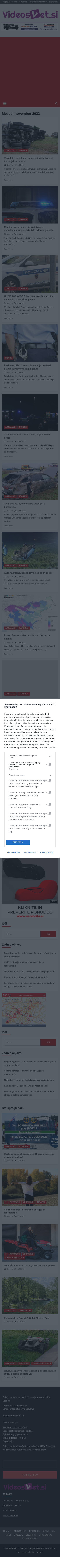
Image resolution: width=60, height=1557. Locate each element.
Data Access (30, 852)
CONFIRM (18, 842)
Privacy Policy (46, 852)
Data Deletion (13, 852)
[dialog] (30, 778)
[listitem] (30, 757)
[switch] (48, 764)
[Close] (54, 705)
